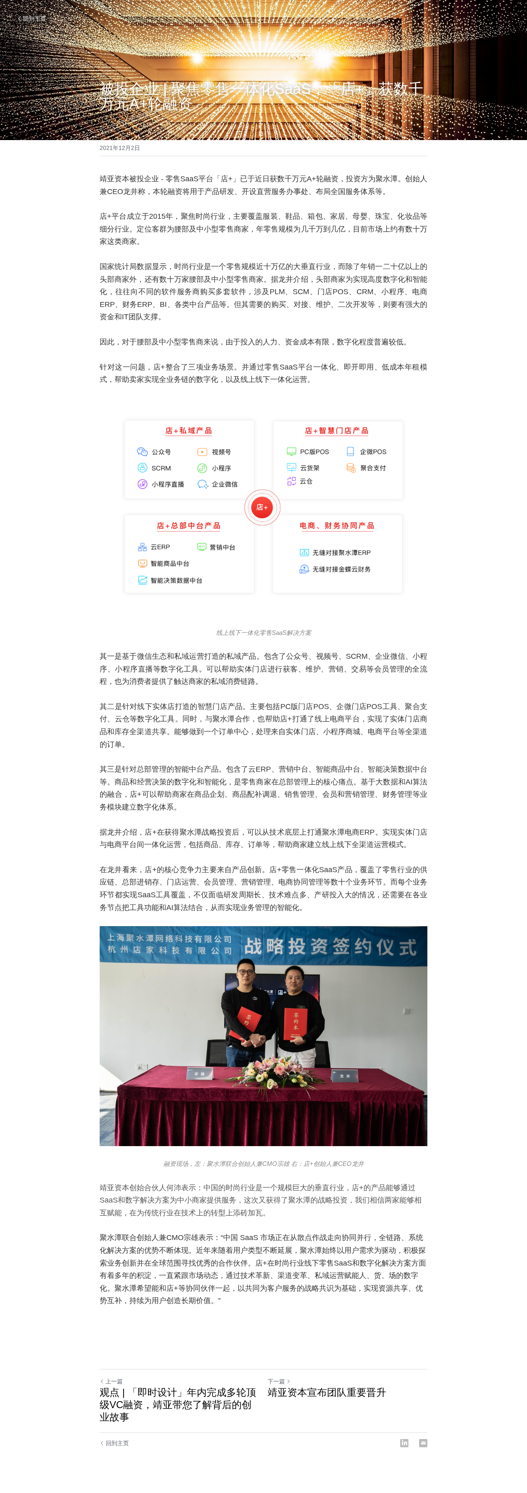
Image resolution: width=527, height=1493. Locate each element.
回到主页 (34, 18)
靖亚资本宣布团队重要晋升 (327, 1392)
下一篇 (276, 1381)
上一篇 (114, 1381)
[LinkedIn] (404, 1443)
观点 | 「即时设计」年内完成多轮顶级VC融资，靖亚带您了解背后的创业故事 (178, 1405)
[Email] (423, 1443)
